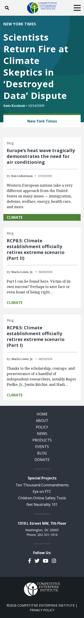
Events (42, 446)
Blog (42, 453)
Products (42, 440)
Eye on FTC (42, 491)
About (42, 420)
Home (42, 414)
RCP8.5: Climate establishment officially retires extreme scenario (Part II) (36, 249)
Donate (42, 459)
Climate (14, 217)
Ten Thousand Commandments (42, 485)
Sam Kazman (14, 105)
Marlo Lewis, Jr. (22, 272)
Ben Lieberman (22, 176)
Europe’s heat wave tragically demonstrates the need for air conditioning (41, 156)
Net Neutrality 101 (42, 504)
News (42, 433)
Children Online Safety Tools (42, 498)
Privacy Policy (42, 610)
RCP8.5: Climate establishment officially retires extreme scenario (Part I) (36, 336)
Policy (42, 427)
